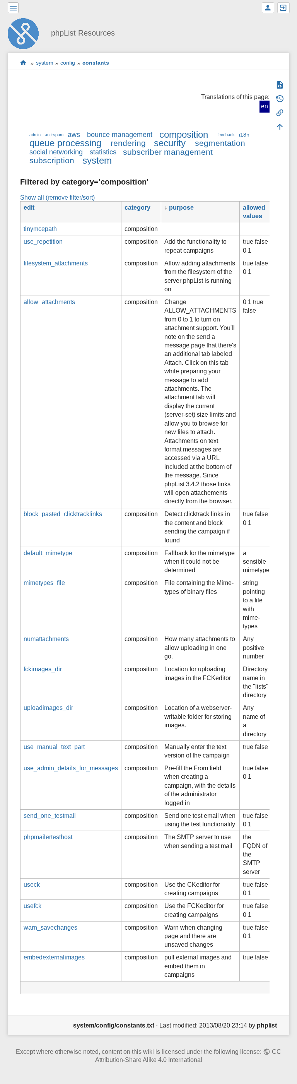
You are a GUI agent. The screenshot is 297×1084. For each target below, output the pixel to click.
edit (29, 207)
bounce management (119, 134)
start (23, 63)
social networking (56, 152)
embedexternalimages (54, 957)
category (137, 207)
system (44, 63)
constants (95, 63)
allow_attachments (49, 302)
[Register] (268, 7)
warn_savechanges (50, 927)
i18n (244, 135)
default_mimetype (48, 553)
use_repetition (43, 241)
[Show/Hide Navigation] (13, 7)
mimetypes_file (44, 583)
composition (183, 134)
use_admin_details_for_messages (71, 768)
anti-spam (54, 134)
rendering (128, 142)
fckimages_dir (43, 669)
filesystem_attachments (56, 263)
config (67, 63)
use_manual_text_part (54, 747)
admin (35, 134)
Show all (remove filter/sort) (57, 197)
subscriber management (168, 151)
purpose (181, 207)
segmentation (220, 142)
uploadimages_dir (48, 707)
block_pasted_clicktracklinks (63, 514)
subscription (51, 160)
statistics (103, 152)
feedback (226, 134)
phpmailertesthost (48, 837)
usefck (32, 906)
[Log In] (283, 7)
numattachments (46, 639)
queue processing (65, 143)
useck (32, 884)
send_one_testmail (50, 815)
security (170, 143)
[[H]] (26, 32)
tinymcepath (40, 229)
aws (74, 134)
